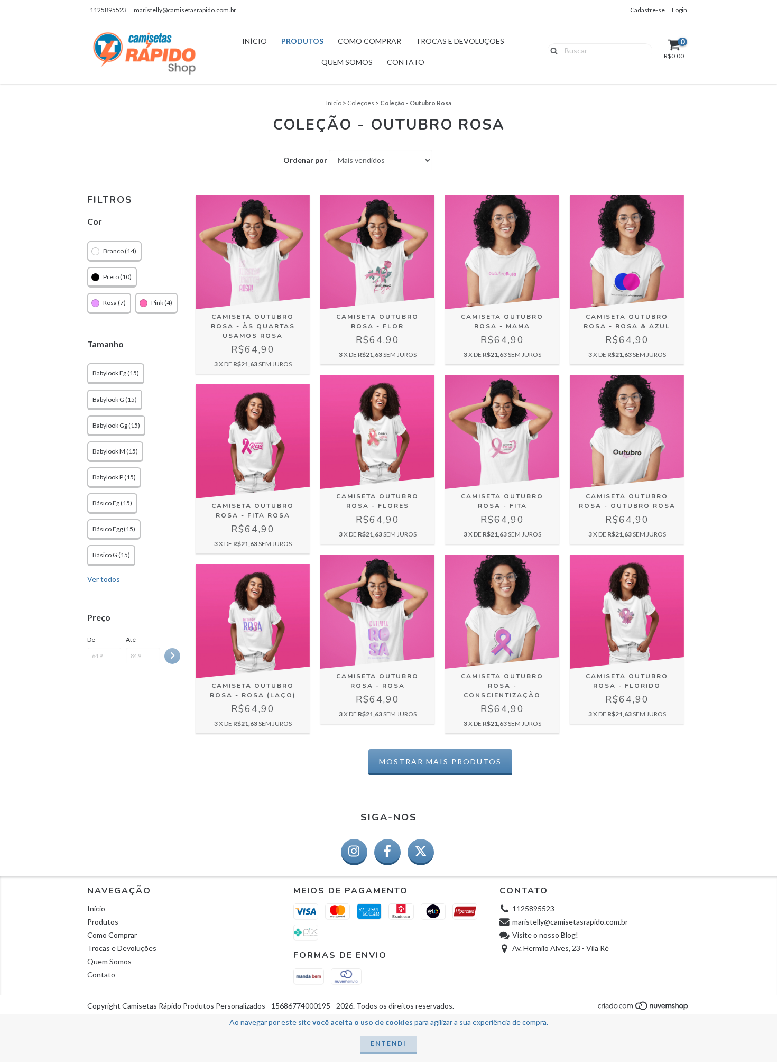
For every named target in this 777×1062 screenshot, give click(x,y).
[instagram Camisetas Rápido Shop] (354, 852)
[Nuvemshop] (643, 1008)
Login (679, 10)
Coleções (360, 103)
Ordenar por (305, 159)
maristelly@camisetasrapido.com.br (185, 10)
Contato (405, 62)
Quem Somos (347, 62)
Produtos (302, 40)
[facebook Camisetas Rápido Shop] (387, 852)
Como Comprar (369, 40)
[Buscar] (551, 49)
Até (131, 639)
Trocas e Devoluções (459, 40)
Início (254, 40)
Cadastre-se (647, 10)
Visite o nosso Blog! (545, 934)
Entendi (388, 1043)
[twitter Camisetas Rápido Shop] (421, 852)
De (91, 639)
